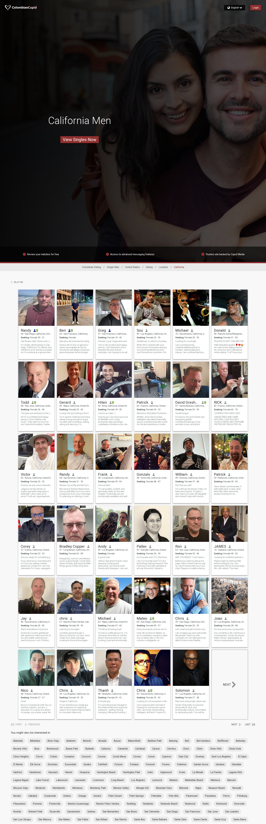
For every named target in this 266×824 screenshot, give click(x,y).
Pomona (37, 803)
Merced (231, 780)
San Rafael (101, 819)
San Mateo (64, 819)
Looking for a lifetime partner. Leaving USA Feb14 (229, 557)
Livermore (98, 780)
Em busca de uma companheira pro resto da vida (229, 629)
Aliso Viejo (53, 740)
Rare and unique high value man (190, 701)
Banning (173, 740)
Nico (24, 690)
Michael (181, 330)
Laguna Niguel (20, 780)
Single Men (113, 267)
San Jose (213, 811)
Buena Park (72, 748)
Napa (198, 788)
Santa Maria (239, 819)
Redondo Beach (169, 803)
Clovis (39, 756)
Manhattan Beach (194, 780)
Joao (218, 618)
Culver (151, 756)
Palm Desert (115, 795)
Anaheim (71, 740)
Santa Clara (180, 819)
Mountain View (164, 788)
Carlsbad (140, 748)
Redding (131, 803)
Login (256, 7)
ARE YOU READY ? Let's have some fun (191, 557)
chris (63, 618)
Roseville (55, 811)
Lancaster (80, 780)
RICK (218, 402)
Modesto (40, 788)
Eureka (87, 764)
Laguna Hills (235, 772)
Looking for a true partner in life (152, 701)
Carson (156, 748)
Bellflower (223, 740)
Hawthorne (35, 772)
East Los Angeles (221, 756)
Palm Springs (136, 795)
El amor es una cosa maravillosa (36, 485)
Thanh (103, 690)
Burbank (89, 748)
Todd (25, 402)
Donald (220, 330)
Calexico (106, 748)
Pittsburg (242, 795)
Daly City (183, 756)
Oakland (32, 795)
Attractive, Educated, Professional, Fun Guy (152, 413)
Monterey (77, 788)
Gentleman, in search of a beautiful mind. (152, 341)
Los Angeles (138, 780)
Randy (26, 330)
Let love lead (104, 485)
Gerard (65, 402)
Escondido (70, 764)
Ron (178, 546)
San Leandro (232, 811)
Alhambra (35, 740)
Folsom (118, 764)
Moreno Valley (121, 788)
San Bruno (131, 811)
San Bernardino (111, 811)
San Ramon (121, 819)
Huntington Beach (106, 772)
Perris (226, 795)
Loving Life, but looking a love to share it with (75, 413)
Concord (86, 756)
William (181, 474)
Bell (187, 740)
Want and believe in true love (34, 629)
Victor (25, 474)
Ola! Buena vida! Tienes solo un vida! (36, 341)
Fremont (150, 764)
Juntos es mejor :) (106, 413)
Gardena (220, 764)
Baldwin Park (155, 740)
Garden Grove (201, 764)
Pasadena (210, 795)
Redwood (190, 803)
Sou (140, 330)
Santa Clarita (200, 819)
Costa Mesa (119, 756)
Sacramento (73, 811)
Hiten (102, 402)
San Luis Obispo (22, 819)
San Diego (172, 811)
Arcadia (102, 740)
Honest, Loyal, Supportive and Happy (113, 341)
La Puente (215, 772)
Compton (69, 756)
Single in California (68, 701)
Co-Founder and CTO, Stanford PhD (152, 557)
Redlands (148, 803)
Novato (17, 795)
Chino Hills (216, 748)
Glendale (236, 764)
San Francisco (192, 811)
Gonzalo (143, 474)
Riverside (239, 803)
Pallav (142, 546)
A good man (104, 557)
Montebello (59, 788)
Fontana (134, 764)
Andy (102, 546)
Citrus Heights (21, 756)
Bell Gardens (203, 740)
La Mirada (197, 772)
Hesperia (84, 772)
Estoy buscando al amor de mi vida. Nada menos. (152, 629)
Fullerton (181, 764)
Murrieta (183, 788)
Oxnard (97, 795)
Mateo (142, 618)
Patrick (142, 402)
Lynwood (157, 780)
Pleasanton (19, 803)
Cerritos (171, 748)
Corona (101, 756)
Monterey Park (98, 788)
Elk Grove (35, 764)
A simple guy (104, 701)
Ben (62, 330)
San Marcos (44, 819)
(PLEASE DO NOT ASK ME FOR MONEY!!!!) (229, 341)
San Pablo (82, 819)
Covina (137, 756)
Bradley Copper (72, 546)
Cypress (166, 756)
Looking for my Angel (185, 341)
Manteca (215, 780)
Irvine (182, 772)
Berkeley (240, 740)
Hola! (23, 701)
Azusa (117, 740)
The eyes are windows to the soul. (36, 413)
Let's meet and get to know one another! (191, 629)
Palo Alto (174, 795)
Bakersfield (134, 740)
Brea (36, 748)
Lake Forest (42, 780)
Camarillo (123, 748)
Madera (173, 780)
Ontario (67, 795)
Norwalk (236, 788)
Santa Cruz (220, 819)
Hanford (17, 772)
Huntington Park (131, 772)
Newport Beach (216, 788)
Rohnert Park (35, 811)
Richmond (221, 803)
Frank (103, 474)
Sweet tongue (181, 413)
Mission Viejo (20, 788)
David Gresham (187, 402)
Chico (186, 748)
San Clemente (151, 811)
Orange (82, 795)
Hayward (53, 772)
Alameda (18, 740)
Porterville (54, 803)
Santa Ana (139, 819)
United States (132, 267)
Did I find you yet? (183, 485)
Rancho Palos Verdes (107, 803)
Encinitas (52, 764)
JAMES (220, 546)
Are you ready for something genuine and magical (36, 557)
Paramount (191, 795)
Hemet (68, 772)
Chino (200, 748)
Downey (199, 756)
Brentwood (52, 748)
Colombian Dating (91, 267)
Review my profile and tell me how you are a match (75, 485)
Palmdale (156, 795)
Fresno (166, 764)
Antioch (87, 740)
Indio (150, 772)
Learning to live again (69, 629)
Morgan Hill (142, 788)
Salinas (91, 811)
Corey (25, 546)
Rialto (206, 803)
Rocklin (17, 811)
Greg (102, 330)
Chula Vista (235, 748)
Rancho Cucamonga (78, 803)
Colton (53, 756)
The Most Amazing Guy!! (110, 629)
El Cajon (242, 756)
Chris (179, 618)
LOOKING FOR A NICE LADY (227, 413)
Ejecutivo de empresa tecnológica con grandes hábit (75, 341)
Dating (149, 267)
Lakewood (61, 780)
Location (163, 267)
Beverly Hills (20, 748)
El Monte (18, 764)
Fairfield (102, 764)
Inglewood (166, 772)
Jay (24, 618)
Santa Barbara (159, 819)
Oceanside (50, 795)
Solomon (182, 690)
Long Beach (117, 780)
